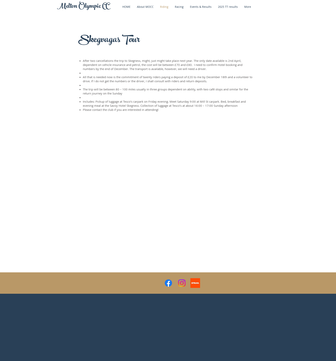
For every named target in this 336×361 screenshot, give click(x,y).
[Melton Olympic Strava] (195, 283)
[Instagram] (182, 283)
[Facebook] (168, 283)
